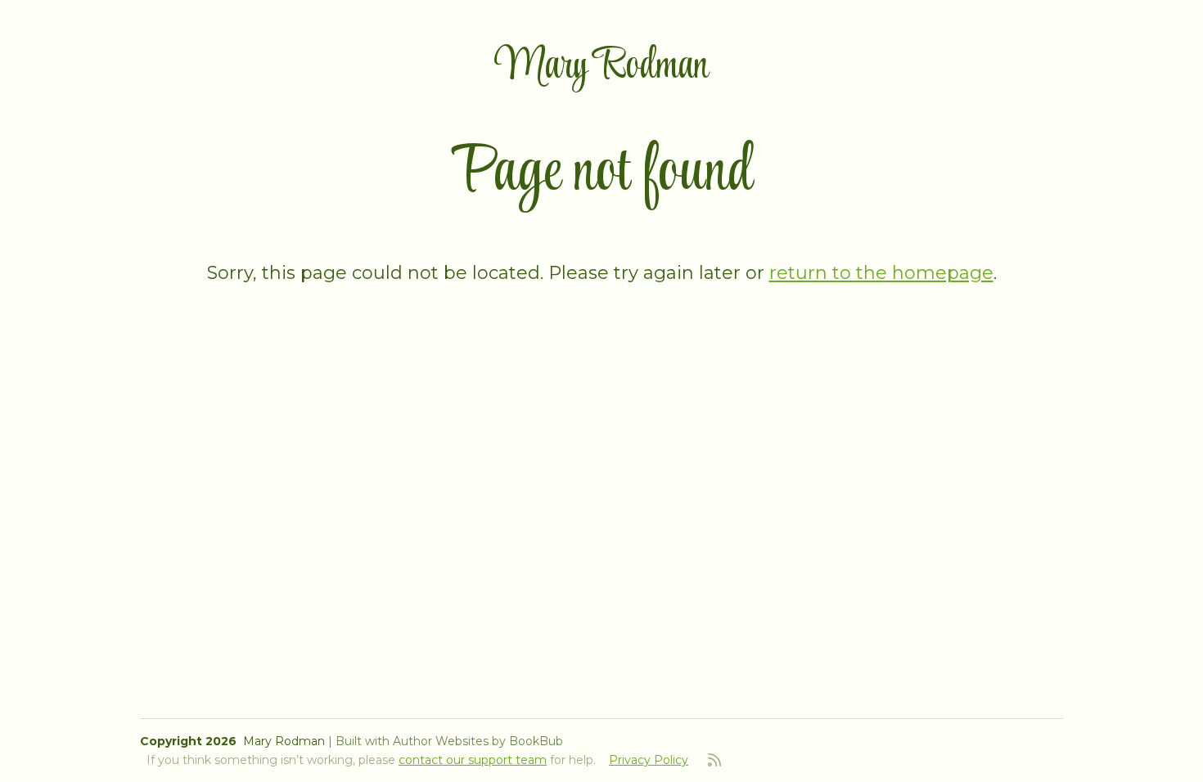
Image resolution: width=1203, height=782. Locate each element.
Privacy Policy (648, 760)
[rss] (714, 760)
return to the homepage (881, 273)
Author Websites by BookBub (478, 741)
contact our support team (473, 760)
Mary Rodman (601, 66)
